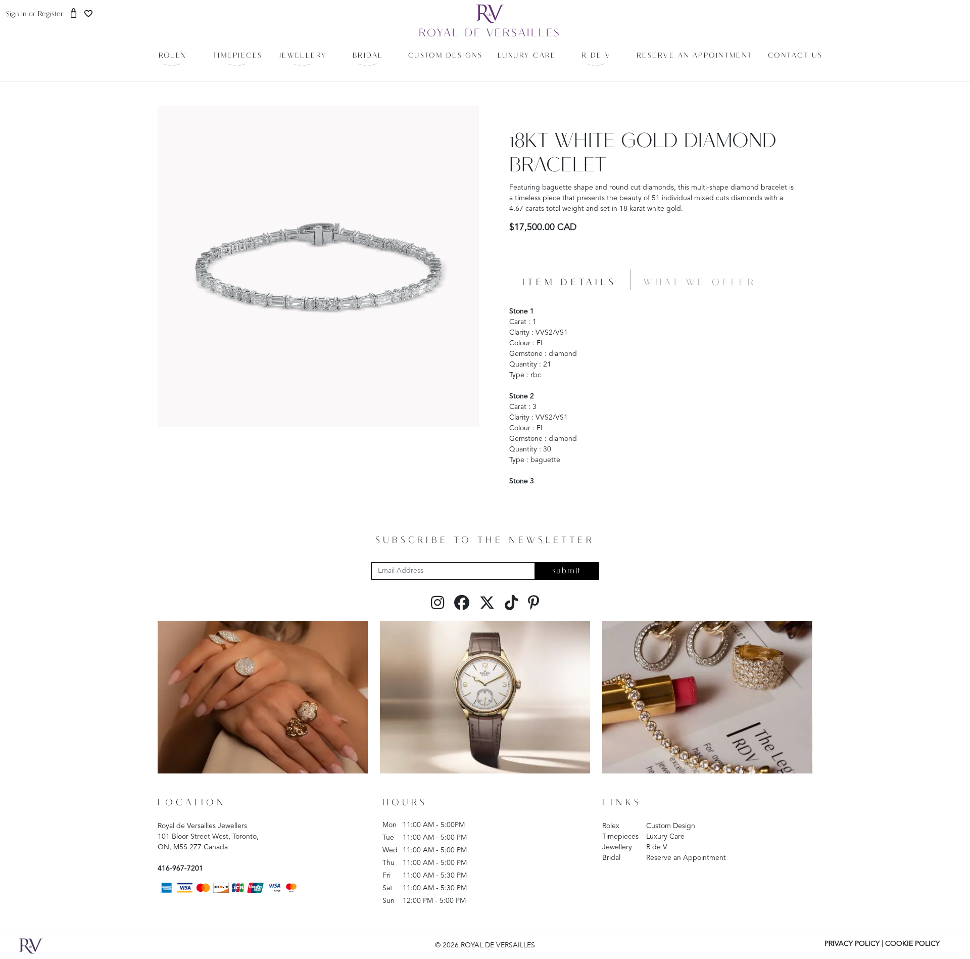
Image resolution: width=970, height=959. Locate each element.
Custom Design (670, 826)
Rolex (610, 826)
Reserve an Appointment (686, 857)
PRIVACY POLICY (852, 943)
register (51, 14)
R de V (656, 847)
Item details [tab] (569, 283)
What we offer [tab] (700, 283)
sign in (16, 14)
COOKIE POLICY (912, 943)
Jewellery (617, 847)
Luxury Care (665, 836)
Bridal (611, 857)
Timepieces (620, 836)
